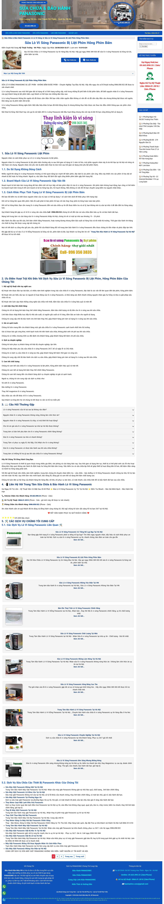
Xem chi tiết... (79, 540)
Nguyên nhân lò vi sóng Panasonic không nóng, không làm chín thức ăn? (31, 415)
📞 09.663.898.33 (29, 26)
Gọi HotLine (71, 60)
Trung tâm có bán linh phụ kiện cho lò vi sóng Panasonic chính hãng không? (32, 432)
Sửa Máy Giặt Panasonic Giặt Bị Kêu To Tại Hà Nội (25, 831)
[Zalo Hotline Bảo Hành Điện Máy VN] (4, 899)
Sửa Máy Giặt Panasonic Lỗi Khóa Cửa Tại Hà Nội (25, 792)
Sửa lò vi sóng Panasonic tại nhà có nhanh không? (22, 437)
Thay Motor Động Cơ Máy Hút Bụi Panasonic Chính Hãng (28, 820)
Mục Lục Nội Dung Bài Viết (14, 73)
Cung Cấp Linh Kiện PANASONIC (82, 879)
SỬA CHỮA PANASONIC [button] (40, 33)
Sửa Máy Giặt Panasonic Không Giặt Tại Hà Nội (24, 787)
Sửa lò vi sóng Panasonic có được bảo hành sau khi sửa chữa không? (30, 448)
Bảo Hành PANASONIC (82, 870)
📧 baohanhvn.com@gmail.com (135, 884)
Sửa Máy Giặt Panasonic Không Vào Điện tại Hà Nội (26, 849)
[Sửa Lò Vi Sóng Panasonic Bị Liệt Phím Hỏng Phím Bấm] (12, 59)
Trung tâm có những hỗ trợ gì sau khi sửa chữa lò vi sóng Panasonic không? (32, 454)
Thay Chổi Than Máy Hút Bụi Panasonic (21, 815)
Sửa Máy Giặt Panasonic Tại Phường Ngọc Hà (24, 797)
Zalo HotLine (91, 60)
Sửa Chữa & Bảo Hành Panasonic (17, 38)
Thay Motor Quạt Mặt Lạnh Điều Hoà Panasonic (24, 802)
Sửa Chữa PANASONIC (82, 875)
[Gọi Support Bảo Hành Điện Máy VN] (4, 893)
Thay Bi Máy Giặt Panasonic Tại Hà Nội (21, 810)
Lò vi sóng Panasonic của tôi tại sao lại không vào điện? (25, 410)
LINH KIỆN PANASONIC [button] (58, 33)
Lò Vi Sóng (37, 38)
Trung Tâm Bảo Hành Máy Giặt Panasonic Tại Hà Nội (26, 826)
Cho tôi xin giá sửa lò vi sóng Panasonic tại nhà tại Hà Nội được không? (31, 426)
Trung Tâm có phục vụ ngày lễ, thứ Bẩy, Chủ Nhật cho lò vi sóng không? (31, 443)
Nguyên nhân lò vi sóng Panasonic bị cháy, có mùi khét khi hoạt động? (30, 421)
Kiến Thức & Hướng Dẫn (82, 884)
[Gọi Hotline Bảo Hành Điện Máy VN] (4, 886)
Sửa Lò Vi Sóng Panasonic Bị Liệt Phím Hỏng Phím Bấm (67, 38)
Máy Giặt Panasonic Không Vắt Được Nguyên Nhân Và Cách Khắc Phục (33, 843)
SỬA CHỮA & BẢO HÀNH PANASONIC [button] (17, 33)
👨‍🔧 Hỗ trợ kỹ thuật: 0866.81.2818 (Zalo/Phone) (135, 879)
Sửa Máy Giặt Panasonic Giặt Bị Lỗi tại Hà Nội (24, 836)
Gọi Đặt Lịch (73, 33)
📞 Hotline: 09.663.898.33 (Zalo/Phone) (135, 875)
